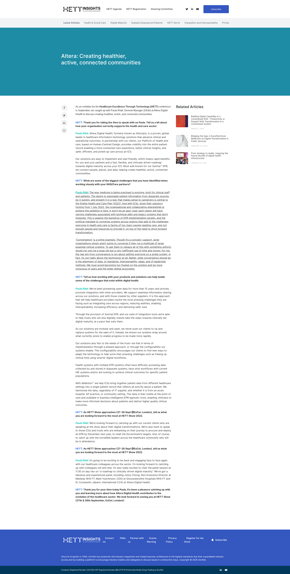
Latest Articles (71, 22)
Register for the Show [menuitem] (194, 540)
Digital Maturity (119, 22)
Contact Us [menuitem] (108, 540)
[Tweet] (66, 116)
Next (231, 22)
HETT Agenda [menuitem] (114, 9)
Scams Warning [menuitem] (151, 540)
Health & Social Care (95, 22)
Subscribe (216, 9)
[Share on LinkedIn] (66, 123)
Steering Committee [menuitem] (162, 9)
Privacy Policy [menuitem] (171, 540)
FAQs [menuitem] (123, 538)
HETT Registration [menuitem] (136, 9)
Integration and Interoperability (201, 22)
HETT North (173, 22)
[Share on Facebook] (66, 108)
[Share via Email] (66, 131)
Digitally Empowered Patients (147, 22)
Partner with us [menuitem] (136, 540)
